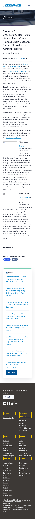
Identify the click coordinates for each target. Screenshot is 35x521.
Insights (6, 443)
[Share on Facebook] (22, 58)
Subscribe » (9, 397)
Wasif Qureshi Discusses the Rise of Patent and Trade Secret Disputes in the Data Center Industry (17, 340)
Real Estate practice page (14, 138)
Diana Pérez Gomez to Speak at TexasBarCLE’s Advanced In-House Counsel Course (17, 364)
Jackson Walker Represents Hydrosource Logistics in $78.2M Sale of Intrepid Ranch (16, 353)
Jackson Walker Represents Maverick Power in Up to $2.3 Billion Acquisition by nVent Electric (15, 292)
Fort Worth (22, 446)
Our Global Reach (25, 456)
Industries (22, 425)
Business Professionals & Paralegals (24, 473)
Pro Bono (6, 480)
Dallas (21, 443)
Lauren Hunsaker (15, 66)
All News (6, 441)
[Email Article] (24, 58)
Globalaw (6, 485)
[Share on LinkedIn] (17, 58)
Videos (5, 468)
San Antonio (23, 453)
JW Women (6, 478)
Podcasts (6, 451)
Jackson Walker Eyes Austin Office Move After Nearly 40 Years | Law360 (17, 327)
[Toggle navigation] (29, 5)
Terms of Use (6, 505)
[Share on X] (19, 58)
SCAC (24, 510)
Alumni (5, 483)
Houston (15, 259)
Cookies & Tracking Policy (18, 505)
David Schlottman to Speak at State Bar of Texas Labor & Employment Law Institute (16, 279)
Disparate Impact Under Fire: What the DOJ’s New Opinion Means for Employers (17, 304)
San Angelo (23, 451)
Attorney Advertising (17, 510)
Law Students (23, 468)
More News (11, 372)
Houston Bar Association (18, 71)
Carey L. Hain (21, 147)
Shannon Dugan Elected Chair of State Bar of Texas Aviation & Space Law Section (16, 316)
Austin (21, 441)
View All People (8, 418)
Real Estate (6, 259)
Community (7, 470)
